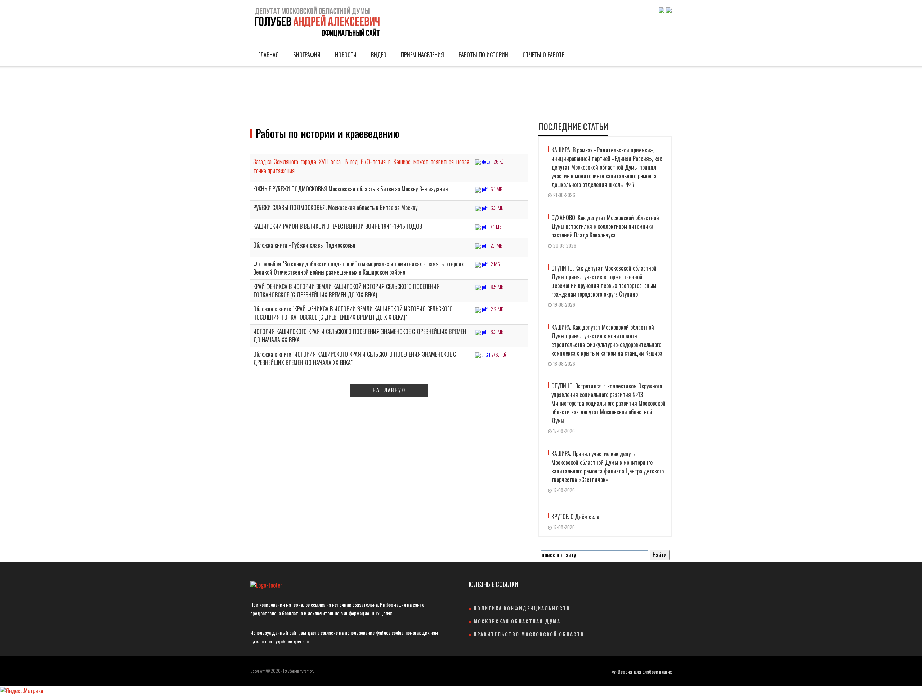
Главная (268, 54)
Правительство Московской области (529, 634)
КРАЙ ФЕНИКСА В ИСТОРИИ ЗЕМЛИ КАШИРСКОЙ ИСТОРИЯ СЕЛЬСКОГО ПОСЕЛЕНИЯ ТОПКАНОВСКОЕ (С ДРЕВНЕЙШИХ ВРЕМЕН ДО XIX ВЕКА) (346, 290)
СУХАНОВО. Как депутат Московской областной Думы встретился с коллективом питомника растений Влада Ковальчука (605, 226)
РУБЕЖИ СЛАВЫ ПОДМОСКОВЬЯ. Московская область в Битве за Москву (335, 207)
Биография (306, 54)
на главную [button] (389, 389)
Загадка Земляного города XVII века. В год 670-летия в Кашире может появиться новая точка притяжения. (361, 166)
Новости (345, 54)
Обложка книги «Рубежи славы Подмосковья (304, 245)
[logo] (266, 584)
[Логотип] (316, 21)
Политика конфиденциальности (522, 608)
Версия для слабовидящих (644, 671)
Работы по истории (482, 54)
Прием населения (421, 54)
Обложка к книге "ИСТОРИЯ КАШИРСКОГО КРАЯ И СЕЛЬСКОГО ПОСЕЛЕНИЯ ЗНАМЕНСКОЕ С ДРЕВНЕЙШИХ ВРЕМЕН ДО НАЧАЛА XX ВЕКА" (354, 358)
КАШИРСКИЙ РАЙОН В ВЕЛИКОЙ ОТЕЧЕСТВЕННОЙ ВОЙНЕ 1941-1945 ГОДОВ (337, 226)
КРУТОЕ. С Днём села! (576, 516)
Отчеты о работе (542, 54)
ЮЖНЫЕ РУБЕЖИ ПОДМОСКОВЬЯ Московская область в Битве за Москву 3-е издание (350, 188)
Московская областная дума (517, 621)
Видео (378, 54)
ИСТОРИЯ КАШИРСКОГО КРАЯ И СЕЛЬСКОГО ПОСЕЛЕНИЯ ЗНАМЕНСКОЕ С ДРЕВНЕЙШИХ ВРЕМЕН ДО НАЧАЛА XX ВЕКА (359, 335)
